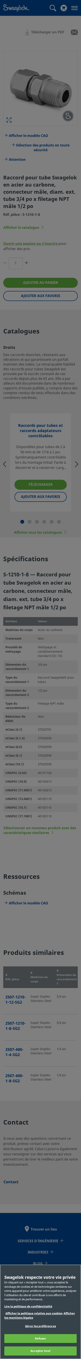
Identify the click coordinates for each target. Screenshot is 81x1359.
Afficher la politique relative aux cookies (33, 1313)
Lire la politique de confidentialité (28, 1306)
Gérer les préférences (40, 1326)
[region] (40, 1312)
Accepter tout (40, 1351)
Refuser (40, 1338)
